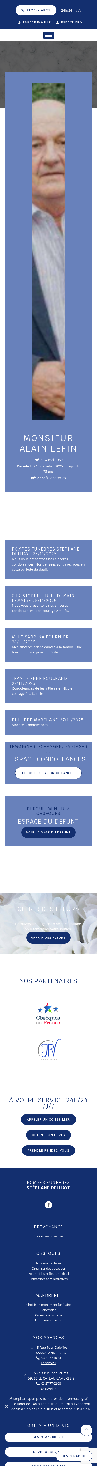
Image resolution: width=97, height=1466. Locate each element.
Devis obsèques (48, 1452)
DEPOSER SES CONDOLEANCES (48, 773)
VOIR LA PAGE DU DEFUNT (48, 832)
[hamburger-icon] (48, 35)
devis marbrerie (49, 1437)
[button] (48, 1135)
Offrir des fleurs (48, 938)
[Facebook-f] (48, 1204)
